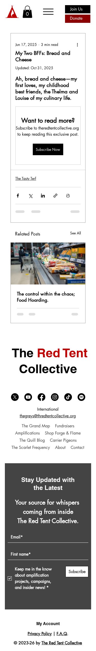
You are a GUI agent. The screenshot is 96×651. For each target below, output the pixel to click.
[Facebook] (41, 397)
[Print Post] (68, 195)
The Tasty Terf (25, 178)
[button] (27, 12)
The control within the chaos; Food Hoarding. (46, 297)
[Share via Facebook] (17, 195)
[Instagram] (55, 397)
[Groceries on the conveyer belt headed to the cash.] (48, 263)
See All (75, 233)
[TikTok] (68, 397)
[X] (15, 397)
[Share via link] (55, 195)
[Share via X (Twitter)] (30, 195)
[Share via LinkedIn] (42, 195)
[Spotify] (81, 397)
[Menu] (48, 11)
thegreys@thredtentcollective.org (48, 416)
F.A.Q (62, 633)
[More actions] (77, 45)
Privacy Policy (40, 633)
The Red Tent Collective (61, 643)
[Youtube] (28, 397)
